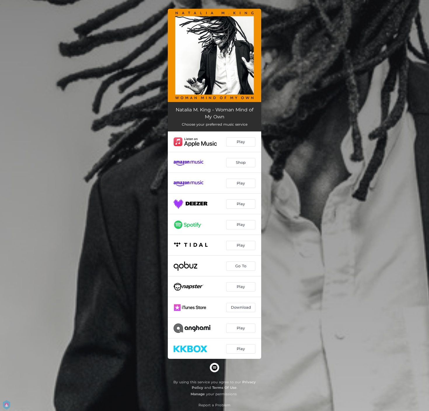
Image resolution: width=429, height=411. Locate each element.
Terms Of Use (224, 387)
